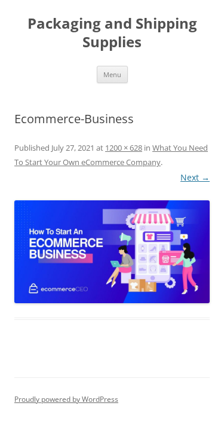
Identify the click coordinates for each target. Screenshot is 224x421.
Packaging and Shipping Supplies (112, 32)
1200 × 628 (123, 147)
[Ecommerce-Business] (112, 251)
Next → (195, 177)
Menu (112, 74)
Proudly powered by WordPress (66, 399)
